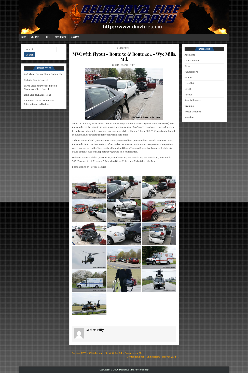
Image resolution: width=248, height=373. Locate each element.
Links (47, 37)
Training (189, 106)
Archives (35, 37)
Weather (189, 117)
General (189, 77)
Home (23, 37)
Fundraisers (191, 72)
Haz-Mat (189, 83)
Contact (75, 37)
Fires (187, 66)
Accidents (125, 48)
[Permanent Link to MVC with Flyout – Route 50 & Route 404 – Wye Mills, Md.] (124, 94)
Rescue (188, 94)
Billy (117, 64)
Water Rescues (193, 111)
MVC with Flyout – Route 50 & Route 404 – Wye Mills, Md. (124, 56)
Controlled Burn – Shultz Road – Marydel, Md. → (153, 356)
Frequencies (60, 37)
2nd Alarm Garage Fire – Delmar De (43, 74)
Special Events (193, 100)
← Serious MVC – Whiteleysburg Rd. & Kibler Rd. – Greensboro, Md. (106, 353)
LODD (188, 89)
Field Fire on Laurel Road (37, 95)
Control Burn (192, 60)
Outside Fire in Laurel (36, 80)
